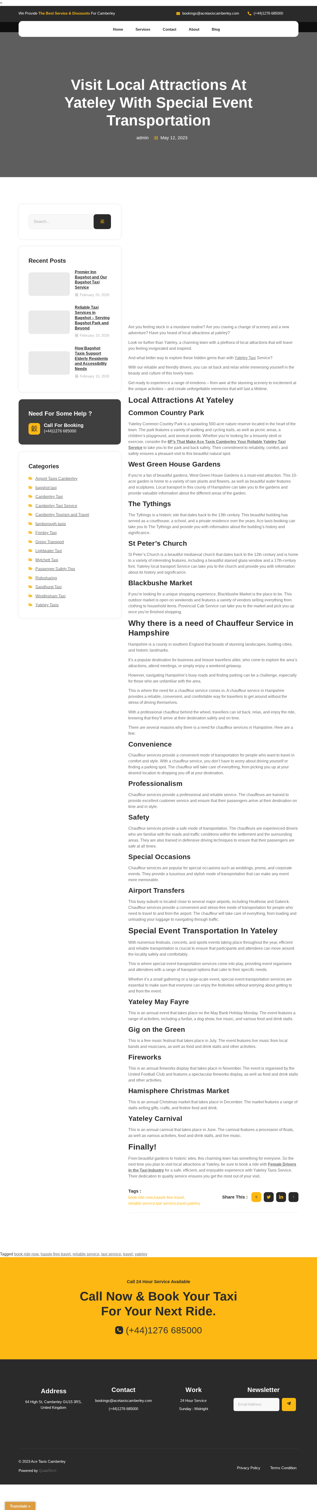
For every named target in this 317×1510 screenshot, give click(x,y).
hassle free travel (56, 1254)
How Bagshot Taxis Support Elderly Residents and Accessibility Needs (91, 358)
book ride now (26, 1254)
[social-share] (256, 1197)
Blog (216, 29)
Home (118, 29)
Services (142, 29)
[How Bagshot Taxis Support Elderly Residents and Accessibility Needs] (49, 363)
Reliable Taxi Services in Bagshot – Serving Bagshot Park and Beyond (92, 317)
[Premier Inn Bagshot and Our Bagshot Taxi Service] (49, 284)
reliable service (86, 1254)
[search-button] (102, 221)
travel (128, 1254)
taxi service (111, 1254)
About (194, 29)
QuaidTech (47, 1470)
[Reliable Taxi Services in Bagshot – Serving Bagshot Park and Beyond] (49, 322)
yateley (141, 1254)
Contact (169, 29)
